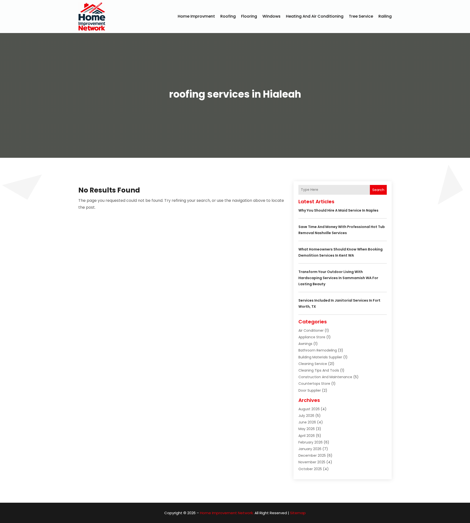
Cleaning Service (312, 363)
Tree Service (361, 16)
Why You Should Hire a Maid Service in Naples (338, 210)
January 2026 (309, 448)
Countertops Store (314, 383)
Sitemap (298, 512)
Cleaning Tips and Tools (318, 370)
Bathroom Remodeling (317, 350)
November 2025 (311, 462)
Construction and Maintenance (325, 377)
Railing (385, 16)
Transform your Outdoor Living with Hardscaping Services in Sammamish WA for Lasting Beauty (338, 277)
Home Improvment (196, 16)
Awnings (305, 343)
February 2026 (310, 442)
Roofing (228, 16)
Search (378, 189)
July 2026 (306, 415)
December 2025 (312, 455)
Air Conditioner (311, 330)
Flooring (249, 16)
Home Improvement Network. (227, 512)
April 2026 (306, 435)
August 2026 (309, 409)
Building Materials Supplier (320, 357)
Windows (271, 16)
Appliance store (311, 337)
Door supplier (309, 390)
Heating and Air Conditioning (314, 16)
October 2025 (310, 468)
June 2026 (307, 422)
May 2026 (306, 428)
